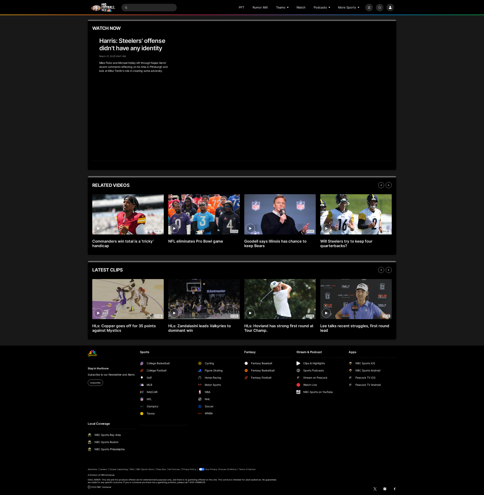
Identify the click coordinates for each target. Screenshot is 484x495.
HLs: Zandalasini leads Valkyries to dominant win (199, 328)
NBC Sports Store (145, 469)
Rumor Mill (260, 7)
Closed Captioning (118, 469)
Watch (300, 7)
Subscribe (95, 382)
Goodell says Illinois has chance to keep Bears (275, 243)
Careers (103, 469)
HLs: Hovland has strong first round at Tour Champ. (278, 328)
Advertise (92, 469)
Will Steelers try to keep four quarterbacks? (346, 243)
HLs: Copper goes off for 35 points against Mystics (124, 328)
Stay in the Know (98, 368)
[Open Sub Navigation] (288, 7)
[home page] (103, 7)
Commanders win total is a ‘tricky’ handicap (123, 243)
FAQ (132, 469)
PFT (241, 7)
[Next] (389, 185)
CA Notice (232, 469)
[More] (369, 7)
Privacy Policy (189, 469)
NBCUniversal (108, 475)
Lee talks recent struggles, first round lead (354, 328)
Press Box (161, 469)
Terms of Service (247, 469)
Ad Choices (174, 469)
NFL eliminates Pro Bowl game (195, 241)
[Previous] (381, 185)
